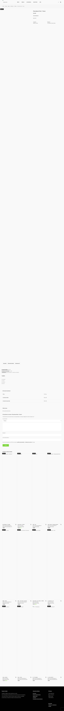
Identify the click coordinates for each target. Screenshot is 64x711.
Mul (52, 23)
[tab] (5, 363)
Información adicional (11, 363)
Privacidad (50, 703)
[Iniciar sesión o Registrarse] (53, 2)
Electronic (34, 23)
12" (47, 23)
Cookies (49, 706)
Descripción (4, 363)
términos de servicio (28, 442)
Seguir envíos (35, 696)
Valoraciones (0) (17, 363)
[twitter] (37, 704)
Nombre (4, 432)
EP (51, 23)
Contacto (34, 697)
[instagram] (40, 704)
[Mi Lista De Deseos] (56, 2)
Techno (37, 23)
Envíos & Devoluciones (37, 694)
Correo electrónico (6, 437)
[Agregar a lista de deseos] (39, 15)
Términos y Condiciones (52, 704)
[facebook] (34, 704)
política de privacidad (20, 442)
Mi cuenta (34, 693)
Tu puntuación (5, 418)
